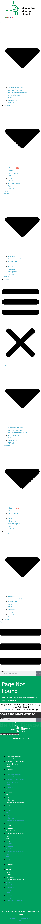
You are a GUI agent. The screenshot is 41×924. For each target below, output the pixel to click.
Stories (6, 191)
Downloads (32, 697)
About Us (9, 826)
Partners (10, 264)
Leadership (11, 256)
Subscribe (9, 875)
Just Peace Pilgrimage (15, 90)
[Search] (38, 720)
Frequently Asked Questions (15, 833)
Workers (10, 266)
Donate (6, 279)
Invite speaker (12, 272)
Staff (7, 839)
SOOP (10, 98)
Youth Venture (12, 100)
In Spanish (11, 168)
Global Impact (12, 261)
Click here (7, 710)
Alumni (6, 277)
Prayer (10, 178)
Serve (8, 754)
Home (3, 697)
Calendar (10, 170)
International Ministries (15, 87)
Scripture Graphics (14, 183)
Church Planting (13, 173)
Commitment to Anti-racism (15, 880)
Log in (20, 914)
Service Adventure (14, 95)
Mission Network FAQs (15, 259)
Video (9, 186)
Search (2, 671)
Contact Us (11, 269)
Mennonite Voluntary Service (17, 92)
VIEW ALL (11, 103)
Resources (9, 697)
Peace (9, 176)
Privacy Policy (33, 911)
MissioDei (25, 697)
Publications (12, 181)
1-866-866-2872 (17, 738)
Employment (10, 867)
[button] (20, 322)
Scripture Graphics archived (15, 803)
